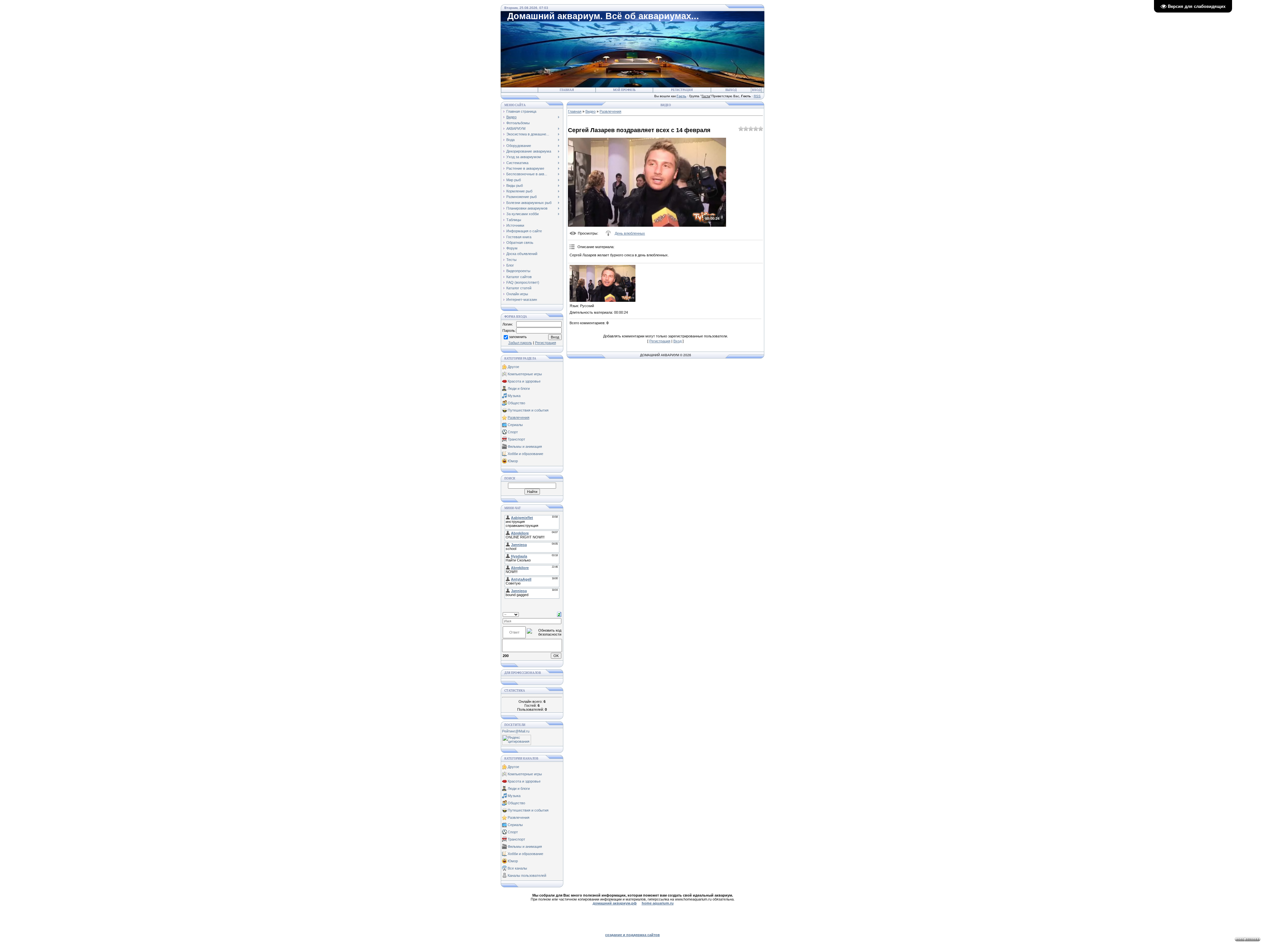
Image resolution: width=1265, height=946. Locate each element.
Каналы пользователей (527, 875)
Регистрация (682, 90)
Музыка (514, 396)
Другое (513, 367)
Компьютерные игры (525, 374)
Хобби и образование (525, 454)
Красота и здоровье (524, 381)
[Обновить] (559, 614)
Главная (567, 90)
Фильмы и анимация (525, 446)
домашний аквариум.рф (615, 903)
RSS (757, 96)
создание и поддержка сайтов (632, 935)
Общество (516, 403)
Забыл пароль (520, 343)
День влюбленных (630, 233)
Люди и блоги (519, 388)
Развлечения (518, 417)
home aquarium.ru (658, 903)
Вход (756, 90)
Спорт (513, 432)
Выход (731, 90)
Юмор (513, 461)
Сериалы (515, 425)
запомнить (518, 337)
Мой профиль (624, 90)
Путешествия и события (528, 410)
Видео (590, 111)
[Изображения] (602, 283)
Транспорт (516, 439)
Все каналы (517, 868)
